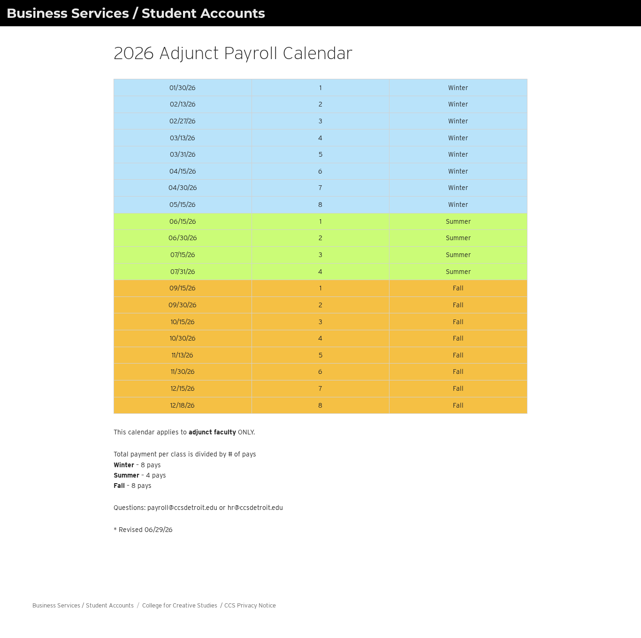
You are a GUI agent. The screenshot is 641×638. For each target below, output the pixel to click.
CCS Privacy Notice (250, 605)
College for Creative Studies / (183, 605)
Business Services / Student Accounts (136, 13)
